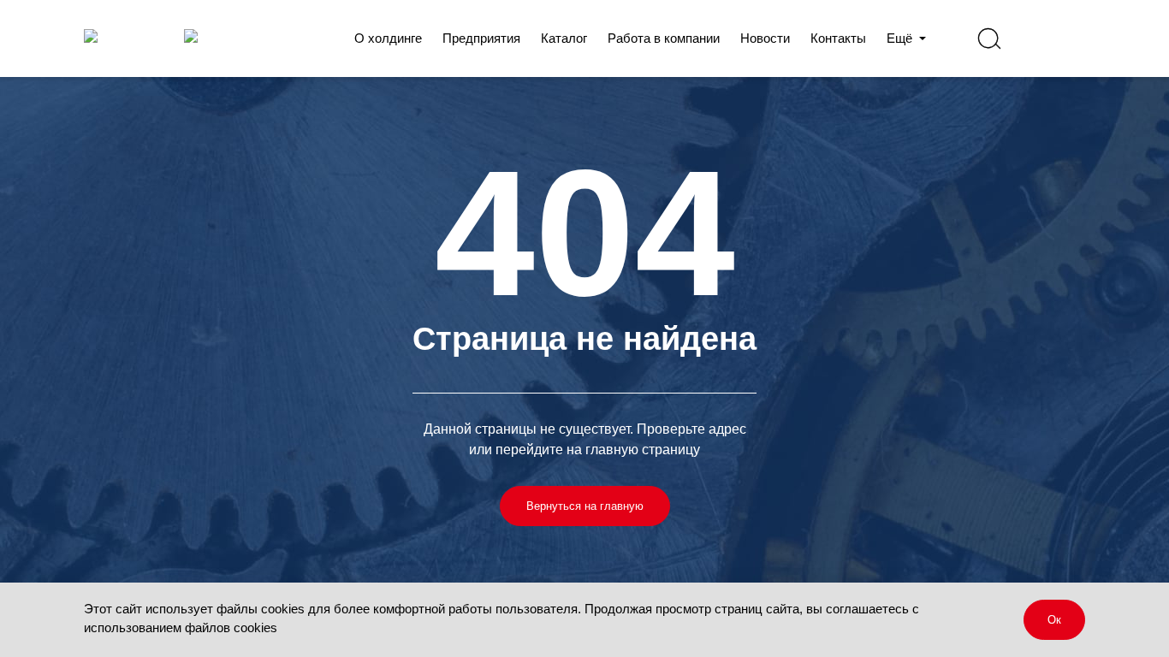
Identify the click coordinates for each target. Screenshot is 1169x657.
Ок (1054, 619)
